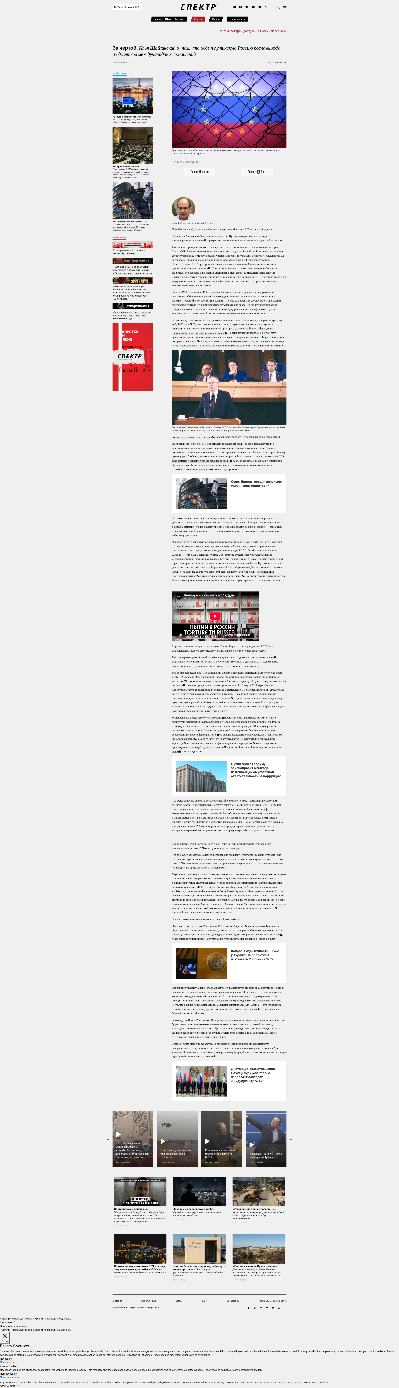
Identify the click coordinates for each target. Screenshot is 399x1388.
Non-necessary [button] (8, 1373)
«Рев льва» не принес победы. (258, 1213)
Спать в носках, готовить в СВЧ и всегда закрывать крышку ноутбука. (140, 1269)
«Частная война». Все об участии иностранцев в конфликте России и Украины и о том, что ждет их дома (132, 269)
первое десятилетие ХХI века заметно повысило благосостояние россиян (228, 458)
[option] (133, 1139)
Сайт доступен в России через (252, 31)
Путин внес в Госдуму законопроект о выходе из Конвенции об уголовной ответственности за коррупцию (256, 770)
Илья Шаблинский (277, 62)
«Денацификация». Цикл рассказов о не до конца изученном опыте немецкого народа (132, 315)
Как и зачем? (7, 1322)
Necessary (8, 1362)
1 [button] (194, 1169)
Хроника (179, 19)
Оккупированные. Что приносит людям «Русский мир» (129, 251)
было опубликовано (209, 717)
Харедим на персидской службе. (197, 1212)
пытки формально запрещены (224, 576)
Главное (158, 19)
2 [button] (199, 1169)
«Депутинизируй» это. (132, 119)
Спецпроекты (237, 19)
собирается (238, 926)
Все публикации (148, 1300)
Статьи (198, 19)
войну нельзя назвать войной (213, 698)
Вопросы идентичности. (255, 955)
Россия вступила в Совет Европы (192, 437)
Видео (216, 19)
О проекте (117, 1300)
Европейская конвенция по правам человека (198, 332)
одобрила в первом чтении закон (260, 934)
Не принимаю (20, 1326)
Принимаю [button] (6, 1326)
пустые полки (266, 908)
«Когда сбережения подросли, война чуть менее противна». (199, 1270)
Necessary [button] (6, 1358)
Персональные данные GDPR (272, 1300)
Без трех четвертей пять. (132, 172)
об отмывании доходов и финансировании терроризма (219, 743)
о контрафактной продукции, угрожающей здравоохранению (224, 745)
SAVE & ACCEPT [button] (10, 1386)
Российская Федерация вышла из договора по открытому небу (236, 657)
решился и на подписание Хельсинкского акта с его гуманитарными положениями (225, 266)
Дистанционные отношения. (253, 1075)
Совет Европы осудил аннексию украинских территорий (256, 483)
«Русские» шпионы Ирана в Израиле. (257, 1270)
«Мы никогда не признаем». (131, 225)
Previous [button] (108, 1138)
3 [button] (204, 1169)
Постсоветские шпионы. (139, 1215)
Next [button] (290, 1138)
